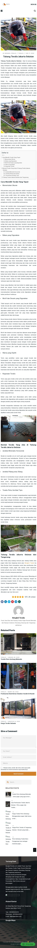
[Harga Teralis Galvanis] (18, 708)
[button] (27, 944)
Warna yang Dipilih (10, 164)
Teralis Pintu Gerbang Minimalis (11, 659)
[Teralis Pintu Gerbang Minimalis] (18, 644)
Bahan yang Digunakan (11, 161)
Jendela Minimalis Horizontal (12, 172)
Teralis (21, 53)
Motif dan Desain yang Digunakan (13, 162)
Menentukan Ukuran (10, 159)
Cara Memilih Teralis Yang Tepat (11, 157)
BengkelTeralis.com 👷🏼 (21, 942)
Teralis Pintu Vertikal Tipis (12, 175)
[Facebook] (2, 11)
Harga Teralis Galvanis (8, 723)
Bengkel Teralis (10, 53)
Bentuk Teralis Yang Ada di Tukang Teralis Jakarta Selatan (16, 169)
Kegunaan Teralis (9, 166)
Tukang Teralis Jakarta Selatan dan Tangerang (15, 177)
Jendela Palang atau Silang (12, 173)
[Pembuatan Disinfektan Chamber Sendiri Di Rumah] (18, 676)
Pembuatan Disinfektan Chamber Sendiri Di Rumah (17, 694)
